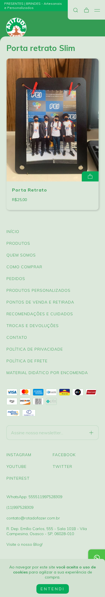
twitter (62, 466)
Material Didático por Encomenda (47, 372)
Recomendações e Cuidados (39, 313)
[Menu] (97, 10)
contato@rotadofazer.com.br (33, 518)
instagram (18, 454)
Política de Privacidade (34, 349)
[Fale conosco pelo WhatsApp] (96, 557)
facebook (64, 454)
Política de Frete (27, 360)
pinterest (18, 478)
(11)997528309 (19, 507)
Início (12, 231)
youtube (16, 466)
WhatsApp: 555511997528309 (34, 496)
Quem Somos (21, 255)
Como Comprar (24, 266)
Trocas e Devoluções (32, 325)
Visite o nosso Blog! (24, 544)
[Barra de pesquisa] (75, 10)
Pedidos (15, 278)
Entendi (53, 588)
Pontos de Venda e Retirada (40, 302)
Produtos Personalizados (38, 290)
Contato (16, 337)
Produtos (18, 243)
